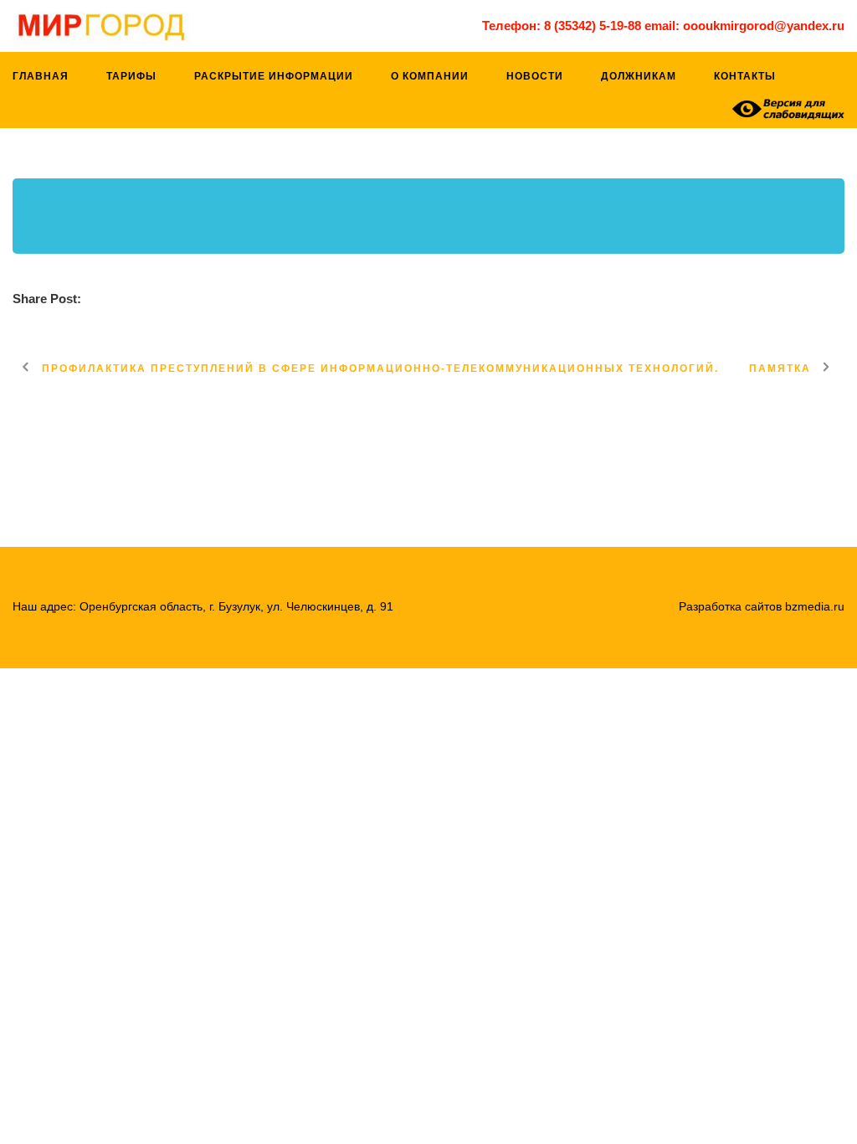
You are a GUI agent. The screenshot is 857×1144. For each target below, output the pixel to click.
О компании (430, 76)
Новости (534, 76)
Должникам (638, 76)
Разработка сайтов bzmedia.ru (761, 606)
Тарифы (131, 76)
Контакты (745, 76)
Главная (41, 76)
